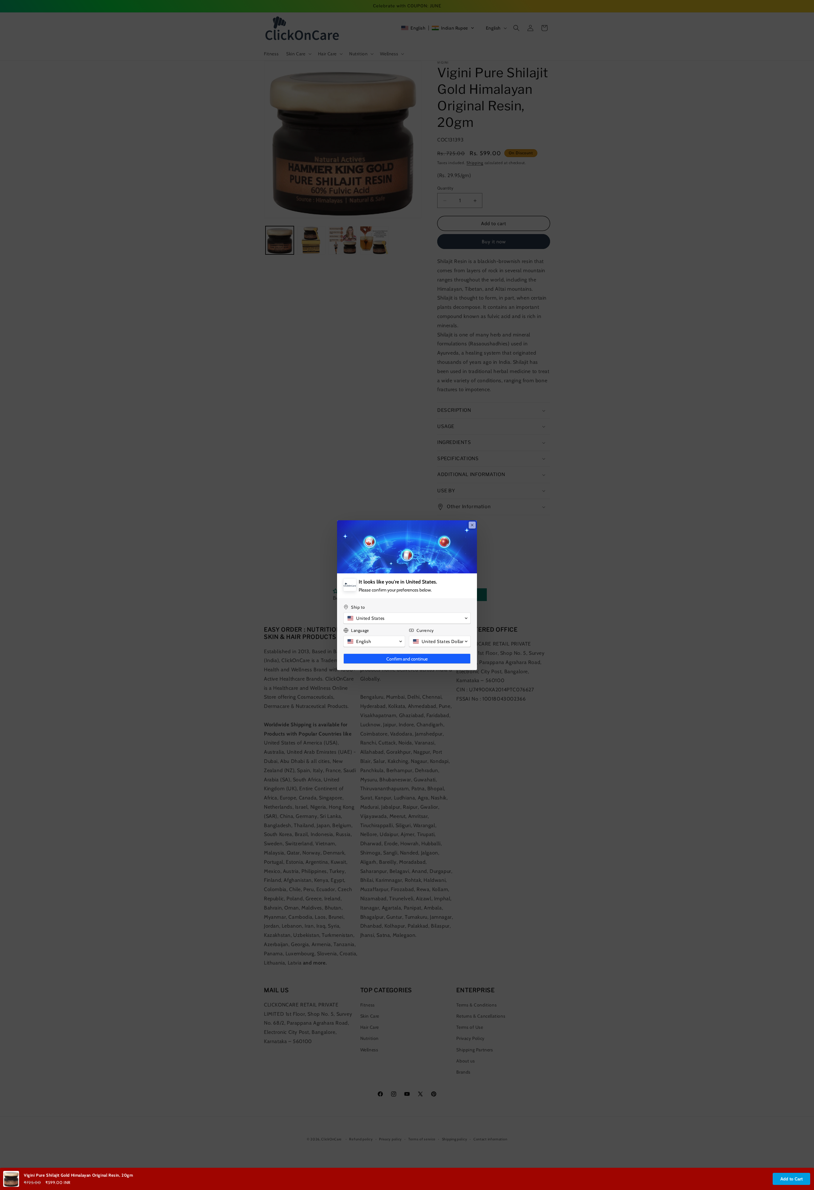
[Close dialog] (472, 525)
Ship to (358, 607)
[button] (407, 618)
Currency (425, 630)
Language (360, 630)
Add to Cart (791, 1179)
